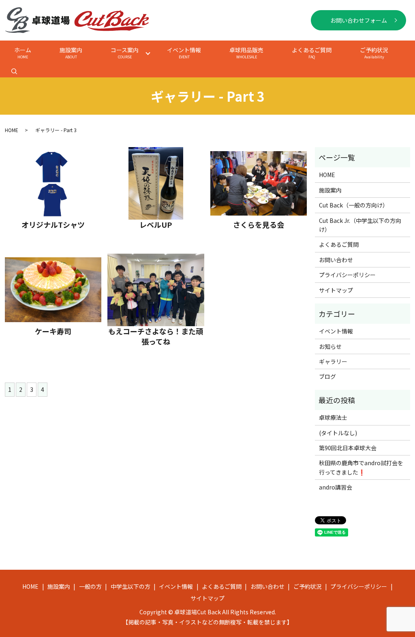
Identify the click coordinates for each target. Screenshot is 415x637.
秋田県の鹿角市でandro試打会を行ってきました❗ (361, 467)
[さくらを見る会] (258, 183)
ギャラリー (333, 361)
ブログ (327, 376)
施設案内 (71, 53)
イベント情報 (184, 53)
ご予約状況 (374, 53)
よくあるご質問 (312, 53)
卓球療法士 (333, 417)
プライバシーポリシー (347, 275)
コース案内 (125, 53)
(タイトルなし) (338, 433)
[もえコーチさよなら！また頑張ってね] (155, 290)
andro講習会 (335, 487)
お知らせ (330, 346)
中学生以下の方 (130, 586)
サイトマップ (336, 290)
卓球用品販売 (246, 53)
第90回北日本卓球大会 (347, 448)
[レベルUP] (155, 183)
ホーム (22, 53)
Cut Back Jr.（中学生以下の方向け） (360, 224)
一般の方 (90, 586)
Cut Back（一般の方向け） (353, 205)
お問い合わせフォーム (358, 20)
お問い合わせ (336, 260)
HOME (11, 129)
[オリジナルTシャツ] (53, 183)
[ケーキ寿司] (53, 290)
